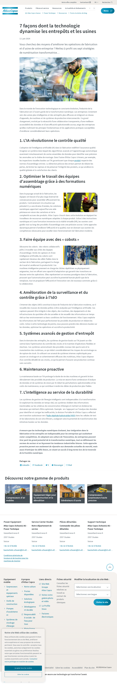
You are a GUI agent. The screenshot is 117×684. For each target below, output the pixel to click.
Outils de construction (11, 602)
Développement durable (30, 608)
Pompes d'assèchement (12, 611)
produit (77, 160)
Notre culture (30, 586)
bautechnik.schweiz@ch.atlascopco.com (16, 550)
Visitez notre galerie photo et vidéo (47, 598)
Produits (28, 8)
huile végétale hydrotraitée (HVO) (61, 415)
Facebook (38, 465)
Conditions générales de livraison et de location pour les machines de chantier (16, 558)
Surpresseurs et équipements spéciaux (12, 591)
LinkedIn (25, 465)
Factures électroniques (47, 615)
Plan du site (89, 667)
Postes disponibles (29, 593)
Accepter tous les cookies (23, 668)
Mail (70, 465)
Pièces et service (42, 8)
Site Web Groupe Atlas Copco (47, 587)
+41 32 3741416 (38, 546)
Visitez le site (102, 602)
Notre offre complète (69, 2)
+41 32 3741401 (10, 546)
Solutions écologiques (29, 600)
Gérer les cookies (62, 667)
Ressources (56, 8)
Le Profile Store (46, 607)
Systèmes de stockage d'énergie (11, 622)
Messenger (58, 465)
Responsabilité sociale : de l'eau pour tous (30, 619)
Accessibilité (77, 667)
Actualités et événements (75, 8)
